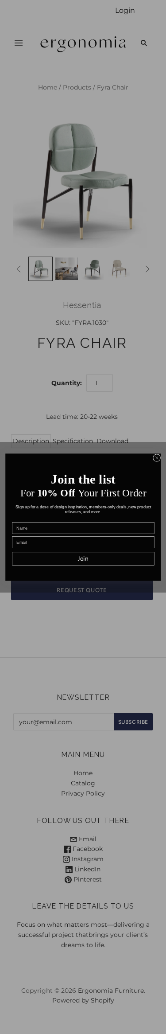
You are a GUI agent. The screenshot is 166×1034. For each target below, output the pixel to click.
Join (82, 558)
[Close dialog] (156, 457)
